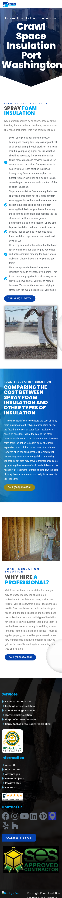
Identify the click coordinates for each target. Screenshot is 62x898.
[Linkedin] (34, 816)
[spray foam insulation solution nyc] (10, 4)
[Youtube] (24, 816)
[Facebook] (6, 816)
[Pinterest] (43, 816)
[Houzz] (15, 826)
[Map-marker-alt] (52, 816)
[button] (58, 4)
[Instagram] (15, 816)
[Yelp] (6, 826)
